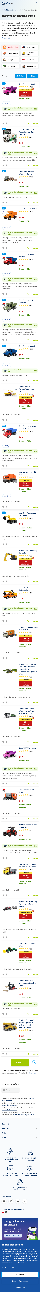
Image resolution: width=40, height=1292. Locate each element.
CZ (6, 1212)
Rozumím (20, 1275)
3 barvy (6, 446)
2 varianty (7, 496)
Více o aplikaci (11, 1235)
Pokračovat (6, 38)
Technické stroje (30, 10)
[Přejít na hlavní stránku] (7, 3)
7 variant (7, 103)
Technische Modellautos (9, 1105)
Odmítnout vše (20, 1288)
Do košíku (34, 124)
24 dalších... (20, 1063)
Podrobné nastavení (20, 1281)
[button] (20, 1124)
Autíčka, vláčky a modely (12, 10)
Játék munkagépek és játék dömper (23, 1114)
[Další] (34, 1062)
